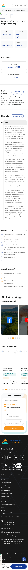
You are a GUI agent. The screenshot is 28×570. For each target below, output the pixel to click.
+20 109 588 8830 (9, 521)
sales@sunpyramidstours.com (12, 534)
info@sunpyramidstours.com (12, 532)
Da (7, 414)
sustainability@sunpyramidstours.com (14, 536)
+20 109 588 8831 (9, 523)
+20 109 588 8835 (9, 524)
